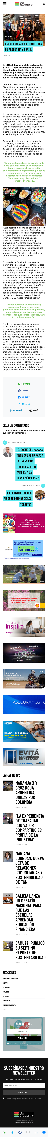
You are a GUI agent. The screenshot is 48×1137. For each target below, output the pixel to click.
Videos (5, 1009)
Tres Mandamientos (9, 1005)
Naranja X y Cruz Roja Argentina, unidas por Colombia (26, 792)
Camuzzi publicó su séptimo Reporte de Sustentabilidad (30, 950)
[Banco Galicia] (24, 574)
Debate (5, 983)
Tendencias (7, 1001)
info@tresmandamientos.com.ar (24, 1122)
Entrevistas (7, 987)
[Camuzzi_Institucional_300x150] (24, 731)
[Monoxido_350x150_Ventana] (24, 757)
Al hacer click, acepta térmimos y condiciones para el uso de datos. (25, 1045)
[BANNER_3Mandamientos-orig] (24, 523)
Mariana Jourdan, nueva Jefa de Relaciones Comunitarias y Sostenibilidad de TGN (29, 868)
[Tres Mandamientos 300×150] (24, 549)
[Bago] (24, 627)
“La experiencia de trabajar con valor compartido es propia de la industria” (29, 827)
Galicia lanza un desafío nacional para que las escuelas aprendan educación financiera (28, 912)
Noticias (8, 37)
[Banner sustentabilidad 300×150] (24, 600)
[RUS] (24, 704)
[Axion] (24, 653)
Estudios (6, 992)
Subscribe (22, 1038)
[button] (5, 4)
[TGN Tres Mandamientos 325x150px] (24, 678)
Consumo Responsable (10, 979)
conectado (34, 430)
